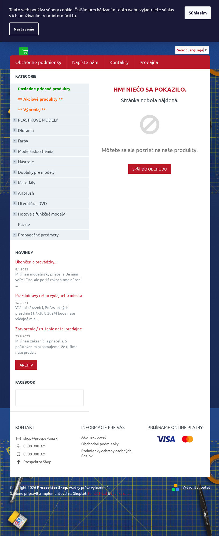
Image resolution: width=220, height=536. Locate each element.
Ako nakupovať (93, 437)
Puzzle (24, 224)
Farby (23, 140)
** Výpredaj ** (32, 109)
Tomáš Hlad (97, 493)
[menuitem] (38, 62)
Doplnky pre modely (36, 172)
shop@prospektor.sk (40, 438)
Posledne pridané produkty (44, 88)
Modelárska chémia (35, 151)
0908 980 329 (34, 445)
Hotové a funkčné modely (41, 213)
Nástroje (26, 161)
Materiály (26, 182)
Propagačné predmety (38, 234)
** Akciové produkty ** (40, 99)
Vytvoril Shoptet (196, 487)
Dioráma (26, 130)
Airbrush (26, 192)
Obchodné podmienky (100, 443)
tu (74, 15)
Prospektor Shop (37, 461)
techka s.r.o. (120, 493)
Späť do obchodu (150, 169)
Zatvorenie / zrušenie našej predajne (48, 329)
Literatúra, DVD (32, 203)
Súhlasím (198, 13)
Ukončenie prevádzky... (36, 262)
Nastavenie (24, 29)
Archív (26, 365)
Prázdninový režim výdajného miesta (48, 295)
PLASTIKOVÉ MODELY (38, 119)
